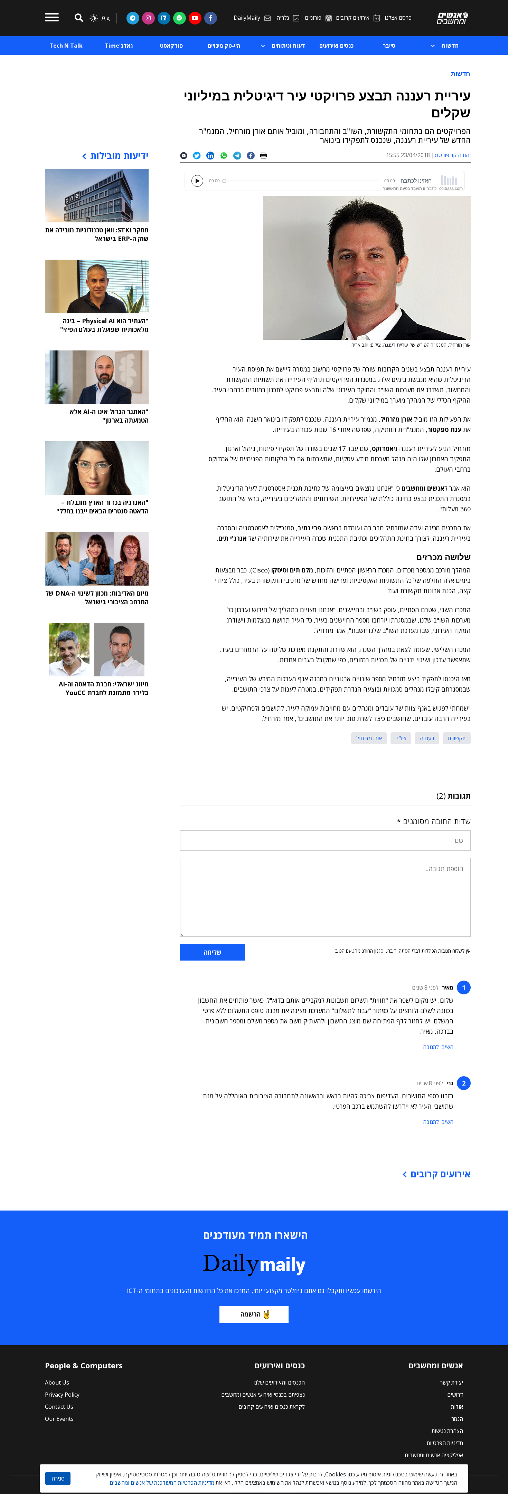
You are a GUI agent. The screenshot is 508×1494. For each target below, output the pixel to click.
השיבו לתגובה (438, 1047)
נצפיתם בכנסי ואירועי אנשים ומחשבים (263, 1394)
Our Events (59, 1419)
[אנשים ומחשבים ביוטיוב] (195, 18)
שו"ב (401, 738)
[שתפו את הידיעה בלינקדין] (213, 155)
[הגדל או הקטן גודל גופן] (105, 18)
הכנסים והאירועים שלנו (279, 1382)
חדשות (460, 73)
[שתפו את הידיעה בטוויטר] (199, 155)
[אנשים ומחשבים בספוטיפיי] (179, 18)
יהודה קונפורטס (453, 155)
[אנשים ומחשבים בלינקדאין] (164, 18)
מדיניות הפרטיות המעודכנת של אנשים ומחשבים (162, 1482)
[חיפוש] (78, 18)
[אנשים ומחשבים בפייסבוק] (210, 18)
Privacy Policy (62, 1394)
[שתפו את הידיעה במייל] (186, 155)
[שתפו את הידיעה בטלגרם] (240, 155)
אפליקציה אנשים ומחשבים (434, 1455)
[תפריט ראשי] (52, 18)
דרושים (455, 1394)
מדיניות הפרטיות (445, 1443)
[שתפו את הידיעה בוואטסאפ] (226, 155)
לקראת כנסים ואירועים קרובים (271, 1406)
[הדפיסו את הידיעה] (266, 155)
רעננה (427, 738)
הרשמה (251, 1314)
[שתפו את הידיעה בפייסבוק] (253, 155)
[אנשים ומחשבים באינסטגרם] (148, 18)
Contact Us (59, 1406)
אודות (457, 1406)
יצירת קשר (451, 1382)
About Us (57, 1382)
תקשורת (456, 738)
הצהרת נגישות (447, 1431)
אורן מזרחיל (369, 738)
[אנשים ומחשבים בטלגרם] (133, 18)
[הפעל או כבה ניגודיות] (93, 18)
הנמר (457, 1419)
